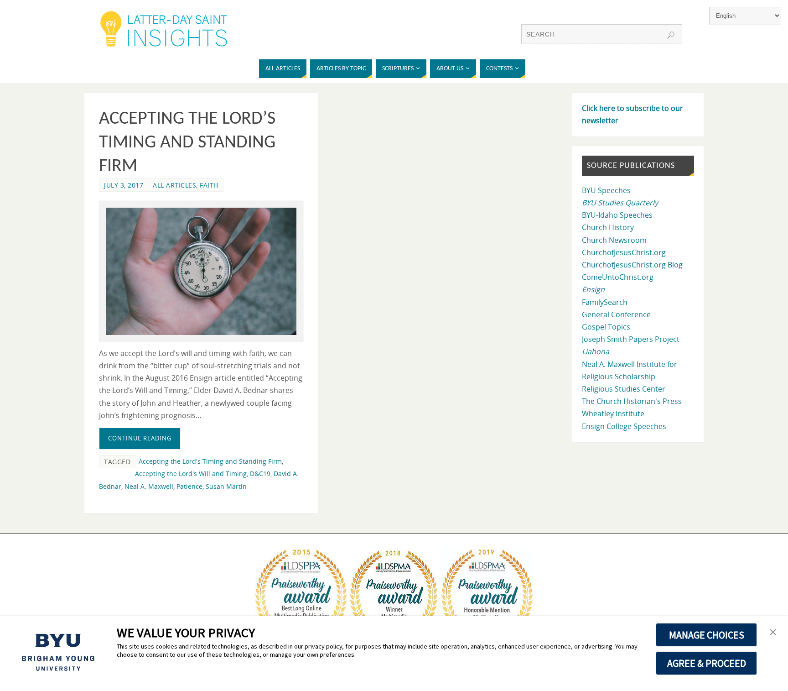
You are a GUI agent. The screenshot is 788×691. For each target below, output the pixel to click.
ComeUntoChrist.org (617, 277)
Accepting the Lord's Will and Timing (191, 473)
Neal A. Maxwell (148, 486)
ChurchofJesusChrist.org (624, 252)
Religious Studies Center (623, 389)
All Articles (174, 185)
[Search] (670, 35)
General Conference (616, 314)
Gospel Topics (606, 327)
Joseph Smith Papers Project (630, 339)
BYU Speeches (606, 190)
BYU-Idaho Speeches (617, 215)
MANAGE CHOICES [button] (706, 634)
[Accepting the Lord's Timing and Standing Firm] (201, 271)
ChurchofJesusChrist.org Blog (632, 265)
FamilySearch (604, 302)
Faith (209, 185)
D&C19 (260, 473)
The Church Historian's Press (632, 401)
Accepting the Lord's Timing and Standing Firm (210, 461)
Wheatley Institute (613, 413)
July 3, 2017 (123, 185)
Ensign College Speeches (624, 426)
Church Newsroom (614, 240)
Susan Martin (226, 486)
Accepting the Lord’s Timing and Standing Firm (187, 143)
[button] (773, 632)
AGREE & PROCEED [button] (706, 663)
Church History (608, 227)
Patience (189, 486)
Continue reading (139, 438)
